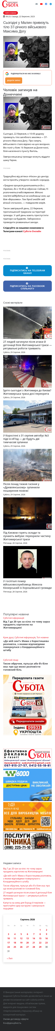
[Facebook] (46, 4)
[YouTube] (41, 4)
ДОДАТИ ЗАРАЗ (13, 80)
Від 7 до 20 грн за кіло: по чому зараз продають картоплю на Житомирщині (26, 624)
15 (40, 938)
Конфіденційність (12, 1023)
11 (15, 938)
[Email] (36, 4)
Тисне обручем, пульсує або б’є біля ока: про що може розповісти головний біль (25, 666)
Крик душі (8, 637)
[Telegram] (51, 4)
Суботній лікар (10, 659)
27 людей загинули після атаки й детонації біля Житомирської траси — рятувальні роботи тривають (27, 345)
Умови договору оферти (15, 1019)
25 (15, 946)
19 (21, 942)
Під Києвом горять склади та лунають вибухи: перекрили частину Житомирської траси (27, 536)
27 (27, 946)
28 (34, 946)
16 (46, 938)
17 (8, 942)
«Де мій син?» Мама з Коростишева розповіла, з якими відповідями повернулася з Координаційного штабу (26, 645)
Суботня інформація (13, 617)
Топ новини (43, 637)
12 (21, 938)
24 (8, 946)
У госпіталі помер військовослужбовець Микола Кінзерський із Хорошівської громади (27, 584)
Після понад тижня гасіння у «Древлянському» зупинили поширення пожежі (21, 487)
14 (34, 938)
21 (34, 942)
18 (15, 942)
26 (21, 946)
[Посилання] (10, 4)
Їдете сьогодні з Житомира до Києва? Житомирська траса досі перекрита (27, 392)
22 (40, 942)
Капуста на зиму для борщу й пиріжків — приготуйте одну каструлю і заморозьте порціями (24, 905)
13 (27, 938)
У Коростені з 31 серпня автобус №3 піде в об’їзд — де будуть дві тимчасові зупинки (26, 439)
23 (46, 942)
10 (8, 938)
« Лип (10, 958)
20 (27, 942)
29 (40, 946)
